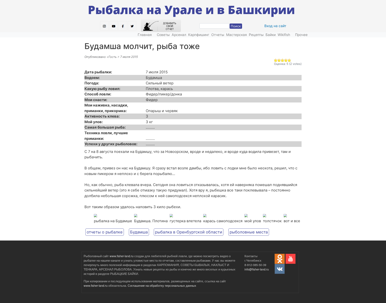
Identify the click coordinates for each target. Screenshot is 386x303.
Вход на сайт (275, 26)
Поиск (236, 26)
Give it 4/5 (286, 60)
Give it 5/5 (289, 60)
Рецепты (256, 35)
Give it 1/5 (275, 60)
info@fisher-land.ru (256, 269)
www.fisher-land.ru (121, 256)
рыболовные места (249, 232)
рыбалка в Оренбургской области (188, 232)
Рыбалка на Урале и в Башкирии (191, 9)
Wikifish (284, 35)
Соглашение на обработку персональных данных (162, 285)
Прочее (301, 35)
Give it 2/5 (279, 60)
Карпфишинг (198, 35)
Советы (163, 35)
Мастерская (236, 35)
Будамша (139, 232)
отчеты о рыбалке (105, 232)
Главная (145, 35)
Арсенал (179, 35)
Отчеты (217, 35)
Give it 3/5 (282, 60)
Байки (271, 35)
